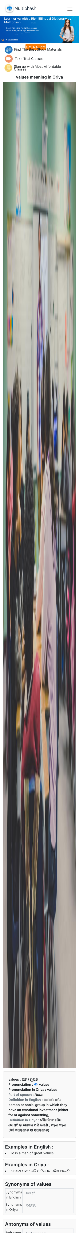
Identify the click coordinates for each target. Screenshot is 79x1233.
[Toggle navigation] (70, 9)
